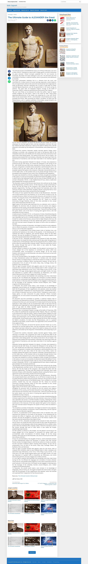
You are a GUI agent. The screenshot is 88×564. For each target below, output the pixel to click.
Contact (44, 562)
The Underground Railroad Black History (32, 501)
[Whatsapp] (55, 20)
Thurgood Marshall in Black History (14, 501)
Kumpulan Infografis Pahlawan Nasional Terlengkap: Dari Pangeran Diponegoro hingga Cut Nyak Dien (73, 50)
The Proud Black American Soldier (47, 514)
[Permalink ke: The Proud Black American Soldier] (48, 508)
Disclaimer (49, 562)
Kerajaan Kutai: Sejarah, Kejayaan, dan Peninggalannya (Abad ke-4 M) (72, 34)
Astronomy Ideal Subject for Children (20, 483)
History (9, 20)
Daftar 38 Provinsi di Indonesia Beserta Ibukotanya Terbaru (71, 18)
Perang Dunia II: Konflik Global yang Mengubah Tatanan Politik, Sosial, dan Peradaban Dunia (72, 68)
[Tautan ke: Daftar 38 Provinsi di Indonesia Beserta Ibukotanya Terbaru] (62, 19)
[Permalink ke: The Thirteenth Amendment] (15, 508)
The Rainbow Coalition (29, 513)
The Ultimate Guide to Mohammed (27, 476)
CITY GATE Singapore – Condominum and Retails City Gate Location (47, 483)
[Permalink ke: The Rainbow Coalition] (32, 508)
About (39, 562)
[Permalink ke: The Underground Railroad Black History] (32, 494)
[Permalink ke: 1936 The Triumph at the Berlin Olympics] (48, 494)
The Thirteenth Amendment (14, 513)
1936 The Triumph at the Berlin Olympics (48, 501)
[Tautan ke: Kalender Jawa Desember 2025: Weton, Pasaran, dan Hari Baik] (62, 24)
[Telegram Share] (53, 20)
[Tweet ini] (50, 20)
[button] (80, 2)
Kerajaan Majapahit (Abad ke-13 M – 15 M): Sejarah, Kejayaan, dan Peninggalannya (72, 39)
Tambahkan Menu (22, 1)
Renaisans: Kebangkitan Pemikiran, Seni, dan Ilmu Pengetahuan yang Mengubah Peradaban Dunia (73, 73)
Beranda (34, 562)
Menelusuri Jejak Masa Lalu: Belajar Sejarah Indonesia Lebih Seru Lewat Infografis (72, 56)
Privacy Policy (56, 562)
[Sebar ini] (48, 20)
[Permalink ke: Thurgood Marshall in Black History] (15, 494)
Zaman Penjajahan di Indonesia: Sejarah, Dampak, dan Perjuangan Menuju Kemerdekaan (72, 28)
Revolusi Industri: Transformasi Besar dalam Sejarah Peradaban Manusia (72, 63)
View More (32, 552)
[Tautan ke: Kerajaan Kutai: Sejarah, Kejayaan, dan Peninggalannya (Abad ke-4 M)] (62, 34)
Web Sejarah (12, 5)
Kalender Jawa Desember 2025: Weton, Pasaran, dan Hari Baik (72, 23)
